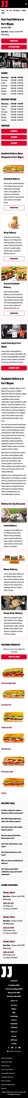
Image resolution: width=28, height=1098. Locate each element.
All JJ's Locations (6, 1081)
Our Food (14, 1005)
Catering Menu (14, 368)
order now (14, 259)
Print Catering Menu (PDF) (14, 989)
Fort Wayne (16, 10)
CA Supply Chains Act (7, 1077)
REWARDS (14, 131)
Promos (13, 1036)
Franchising (14, 1016)
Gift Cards (14, 1040)
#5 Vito (3, 793)
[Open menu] (26, 4)
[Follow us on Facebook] (12, 1048)
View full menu (14, 657)
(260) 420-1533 (8, 903)
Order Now (14, 41)
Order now (14, 208)
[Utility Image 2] (18, 1051)
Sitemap (3, 1088)
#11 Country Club (7, 772)
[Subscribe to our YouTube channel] (19, 1048)
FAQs (14, 1012)
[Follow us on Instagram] (16, 1048)
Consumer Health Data (7, 1084)
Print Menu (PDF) (14, 985)
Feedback (14, 1027)
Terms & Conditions (6, 1058)
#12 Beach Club (6, 727)
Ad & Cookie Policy (6, 1062)
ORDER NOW (14, 313)
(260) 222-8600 (8, 928)
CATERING (14, 137)
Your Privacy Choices (7, 1069)
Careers (14, 1020)
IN (10, 10)
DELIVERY (14, 143)
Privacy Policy (5, 1065)
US (7, 10)
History (14, 1009)
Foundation (14, 1024)
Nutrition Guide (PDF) (14, 996)
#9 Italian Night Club (8, 683)
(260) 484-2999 (8, 952)
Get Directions (14, 47)
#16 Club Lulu (6, 749)
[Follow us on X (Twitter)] (9, 1048)
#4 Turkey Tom (6, 705)
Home (3, 10)
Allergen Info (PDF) (14, 992)
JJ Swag (14, 1043)
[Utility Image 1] (10, 1051)
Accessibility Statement (8, 1073)
